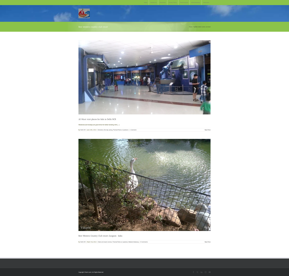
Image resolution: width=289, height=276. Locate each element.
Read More (208, 130)
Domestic (100, 130)
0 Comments (144, 242)
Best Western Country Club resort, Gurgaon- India (100, 236)
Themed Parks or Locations (120, 130)
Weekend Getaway (133, 242)
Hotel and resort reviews (105, 242)
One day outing (108, 130)
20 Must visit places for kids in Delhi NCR (97, 119)
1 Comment (133, 130)
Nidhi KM (82, 130)
